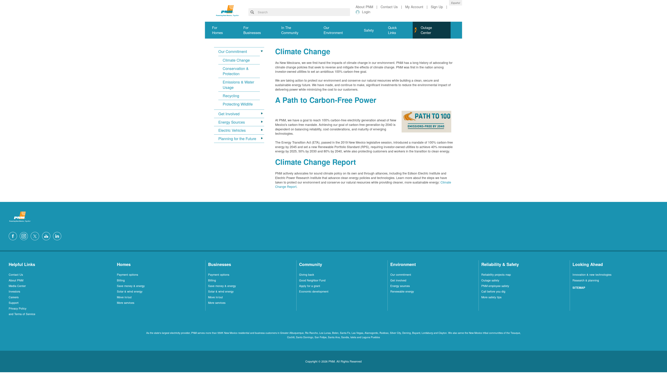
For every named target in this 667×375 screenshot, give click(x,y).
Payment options (127, 274)
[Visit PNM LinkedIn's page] (58, 235)
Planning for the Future (237, 138)
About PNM (16, 280)
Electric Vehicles (232, 130)
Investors (14, 291)
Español (455, 3)
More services (125, 303)
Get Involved (229, 113)
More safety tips (491, 297)
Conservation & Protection (236, 71)
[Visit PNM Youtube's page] (47, 235)
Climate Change (236, 60)
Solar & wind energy (129, 291)
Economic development (313, 291)
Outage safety (490, 280)
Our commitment (400, 274)
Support (14, 303)
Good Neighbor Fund (312, 280)
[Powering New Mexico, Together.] (227, 10)
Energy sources (400, 286)
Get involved (398, 280)
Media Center (17, 286)
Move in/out (124, 297)
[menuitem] (220, 30)
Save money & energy (131, 286)
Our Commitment (232, 51)
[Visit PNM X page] (36, 235)
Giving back (306, 274)
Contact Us (16, 274)
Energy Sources (231, 122)
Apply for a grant (309, 286)
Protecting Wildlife (238, 104)
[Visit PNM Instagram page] (25, 235)
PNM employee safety (495, 286)
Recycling (231, 95)
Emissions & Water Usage (238, 84)
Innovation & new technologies (592, 274)
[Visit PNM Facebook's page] (14, 235)
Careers (14, 297)
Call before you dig (493, 291)
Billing (121, 280)
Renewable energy (402, 291)
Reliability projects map (496, 274)
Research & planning (586, 280)
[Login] (358, 11)
